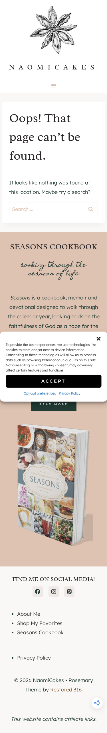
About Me (28, 614)
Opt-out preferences (40, 393)
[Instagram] (54, 591)
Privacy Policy (69, 393)
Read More (53, 404)
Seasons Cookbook (40, 632)
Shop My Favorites (39, 623)
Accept (53, 381)
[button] (98, 338)
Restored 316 (66, 689)
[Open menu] (53, 85)
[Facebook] (38, 591)
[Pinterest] (69, 591)
